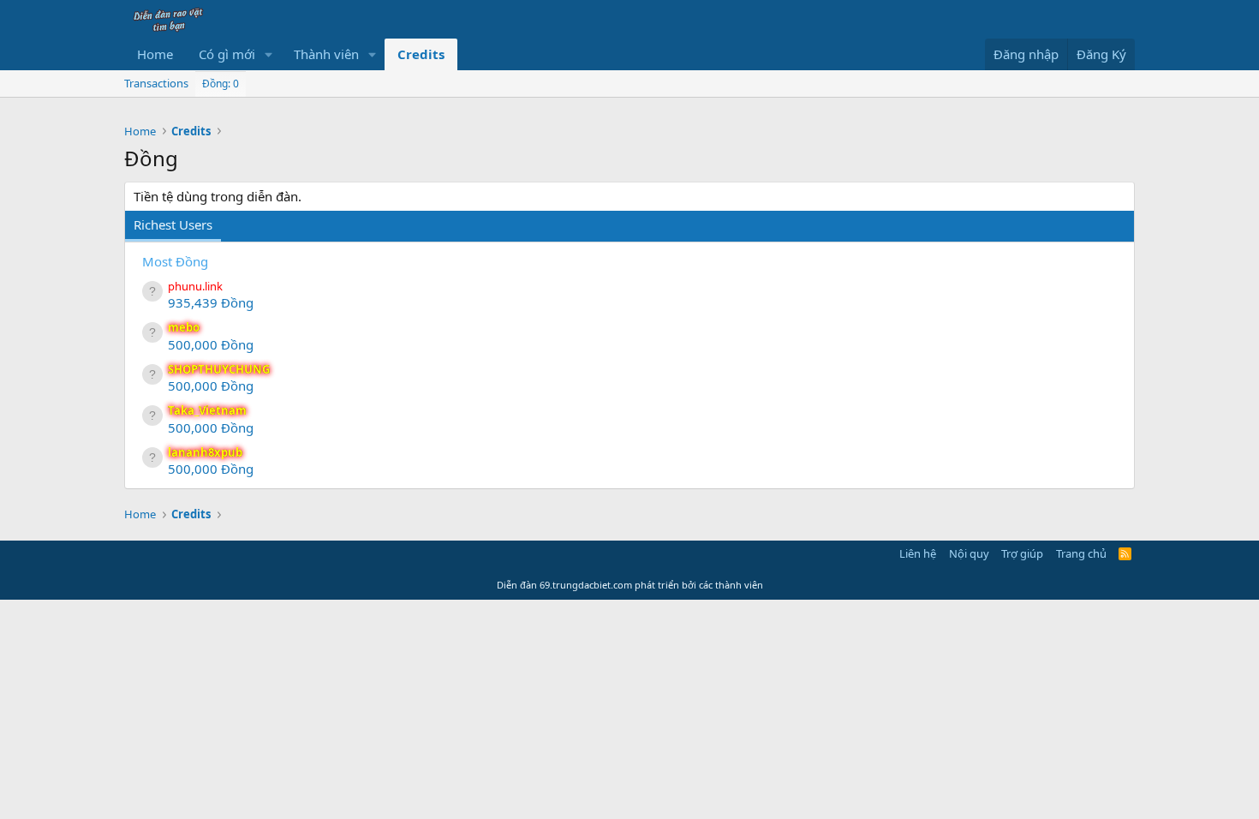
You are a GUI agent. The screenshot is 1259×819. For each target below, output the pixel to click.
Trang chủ (1081, 553)
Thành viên (326, 54)
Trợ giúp (1022, 553)
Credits (421, 54)
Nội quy (969, 553)
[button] (269, 54)
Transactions (156, 83)
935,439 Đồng (211, 302)
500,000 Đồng (211, 344)
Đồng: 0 (220, 83)
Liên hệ (917, 553)
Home (155, 54)
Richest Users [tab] (173, 224)
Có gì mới (227, 54)
